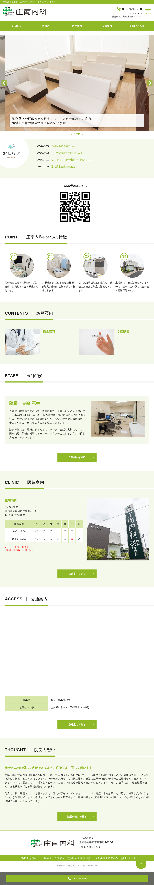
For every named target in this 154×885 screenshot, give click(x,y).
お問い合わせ (137, 26)
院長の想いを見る (77, 816)
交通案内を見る (77, 724)
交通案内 (107, 26)
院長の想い (86, 858)
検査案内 (113, 858)
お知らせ (17, 26)
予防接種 (100, 858)
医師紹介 (47, 26)
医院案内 (77, 26)
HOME (22, 858)
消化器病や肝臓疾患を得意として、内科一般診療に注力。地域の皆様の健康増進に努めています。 (53, 121)
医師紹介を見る (77, 457)
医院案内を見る (77, 573)
